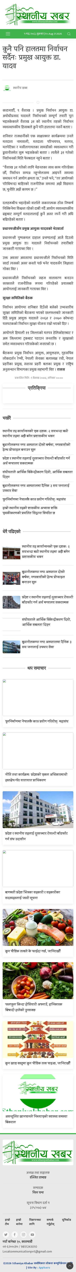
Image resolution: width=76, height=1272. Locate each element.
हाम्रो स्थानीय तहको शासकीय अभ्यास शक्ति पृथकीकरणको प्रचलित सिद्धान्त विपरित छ (30, 511)
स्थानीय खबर (20, 88)
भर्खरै (7, 418)
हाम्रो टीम (7, 1222)
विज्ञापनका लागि (35, 1222)
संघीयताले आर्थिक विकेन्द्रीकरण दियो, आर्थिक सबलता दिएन (38, 475)
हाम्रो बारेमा (19, 1222)
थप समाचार (36, 668)
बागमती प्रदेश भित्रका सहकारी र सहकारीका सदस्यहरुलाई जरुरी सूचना (32, 895)
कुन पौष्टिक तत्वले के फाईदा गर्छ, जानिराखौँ (33, 951)
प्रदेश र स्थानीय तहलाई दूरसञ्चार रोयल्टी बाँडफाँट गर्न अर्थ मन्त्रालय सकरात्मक (36, 461)
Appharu (44, 1268)
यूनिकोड (66, 1220)
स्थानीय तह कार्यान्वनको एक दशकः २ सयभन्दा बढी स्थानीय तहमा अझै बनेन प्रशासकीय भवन (35, 434)
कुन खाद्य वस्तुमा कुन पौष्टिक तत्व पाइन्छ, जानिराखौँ (37, 1063)
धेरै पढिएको (12, 531)
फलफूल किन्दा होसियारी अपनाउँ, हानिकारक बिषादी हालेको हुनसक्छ (33, 1007)
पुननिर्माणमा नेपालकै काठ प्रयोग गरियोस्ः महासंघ (34, 499)
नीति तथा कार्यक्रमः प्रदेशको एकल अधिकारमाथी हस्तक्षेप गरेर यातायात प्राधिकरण (36, 777)
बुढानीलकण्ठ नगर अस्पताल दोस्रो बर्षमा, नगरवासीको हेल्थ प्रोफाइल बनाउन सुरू (36, 448)
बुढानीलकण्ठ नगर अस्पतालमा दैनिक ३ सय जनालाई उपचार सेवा (36, 489)
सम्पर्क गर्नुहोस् (50, 1222)
